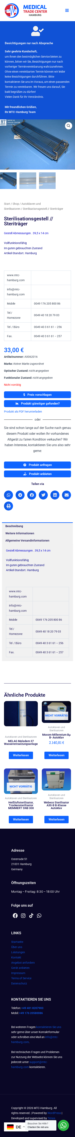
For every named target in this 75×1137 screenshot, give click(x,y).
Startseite (17, 941)
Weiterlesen (21, 755)
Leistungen (18, 952)
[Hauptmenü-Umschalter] (67, 11)
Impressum (18, 973)
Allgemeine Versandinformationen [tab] (27, 540)
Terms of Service (21, 978)
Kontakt (16, 957)
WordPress (54, 1113)
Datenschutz (19, 983)
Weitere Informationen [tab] (19, 533)
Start (7, 203)
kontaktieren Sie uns (48, 1027)
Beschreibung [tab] (14, 526)
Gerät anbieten (20, 967)
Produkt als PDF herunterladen (23, 411)
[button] (68, 125)
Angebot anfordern (23, 962)
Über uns (16, 947)
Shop (16, 203)
